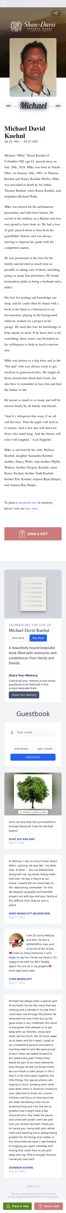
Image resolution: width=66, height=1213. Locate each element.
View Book (18, 638)
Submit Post (33, 757)
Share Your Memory (24, 695)
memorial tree (28, 502)
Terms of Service (43, 1196)
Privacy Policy (23, 1196)
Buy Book (38, 638)
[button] (33, 794)
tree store (31, 508)
